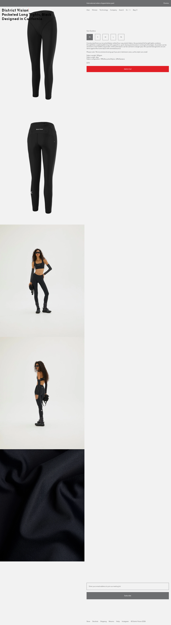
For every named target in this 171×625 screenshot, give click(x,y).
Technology (104, 10)
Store (88, 621)
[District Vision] (15, 10)
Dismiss (166, 3)
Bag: (135, 10)
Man (88, 10)
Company (113, 10)
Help (118, 621)
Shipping (103, 621)
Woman (94, 10)
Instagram (125, 621)
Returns (111, 621)
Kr (130, 10)
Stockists (95, 621)
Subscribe (127, 596)
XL (121, 37)
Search (121, 10)
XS (90, 37)
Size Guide (90, 31)
